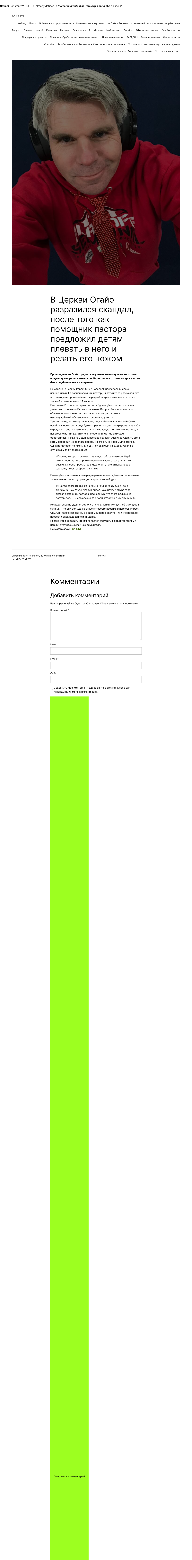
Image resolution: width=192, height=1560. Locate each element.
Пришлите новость (112, 37)
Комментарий (59, 610)
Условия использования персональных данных (154, 44)
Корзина (64, 30)
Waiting (22, 23)
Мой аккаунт (113, 30)
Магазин (98, 30)
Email (54, 658)
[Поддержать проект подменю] (46, 37)
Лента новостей (81, 30)
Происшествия (56, 555)
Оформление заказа (147, 30)
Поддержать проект (33, 37)
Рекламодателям (150, 37)
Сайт (53, 673)
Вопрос (16, 30)
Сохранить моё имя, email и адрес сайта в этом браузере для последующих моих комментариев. (92, 689)
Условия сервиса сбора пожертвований (129, 51)
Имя (54, 644)
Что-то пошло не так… (167, 51)
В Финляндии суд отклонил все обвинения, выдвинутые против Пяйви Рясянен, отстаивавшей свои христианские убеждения (109, 23)
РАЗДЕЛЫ (132, 37)
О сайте (128, 30)
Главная (28, 30)
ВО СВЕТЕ (18, 16)
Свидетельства (171, 37)
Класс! (39, 30)
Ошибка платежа (171, 30)
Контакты (51, 30)
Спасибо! (49, 44)
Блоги (32, 23)
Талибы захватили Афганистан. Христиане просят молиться (91, 44)
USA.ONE (76, 528)
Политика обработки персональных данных (74, 37)
